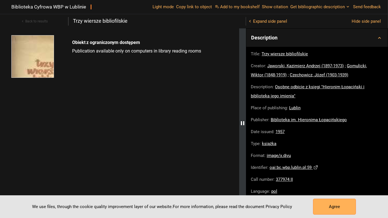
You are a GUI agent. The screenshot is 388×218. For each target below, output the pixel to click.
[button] (317, 38)
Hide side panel (366, 21)
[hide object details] (242, 123)
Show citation (275, 6)
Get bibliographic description (317, 6)
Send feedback (367, 6)
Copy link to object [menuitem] (194, 6)
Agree (334, 206)
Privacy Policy (279, 206)
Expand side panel (270, 21)
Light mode (163, 6)
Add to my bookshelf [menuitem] (240, 6)
